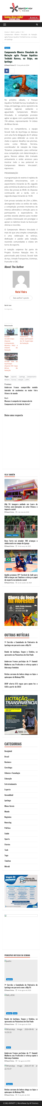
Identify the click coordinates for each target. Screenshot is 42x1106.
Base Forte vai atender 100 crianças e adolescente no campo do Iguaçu (21, 542)
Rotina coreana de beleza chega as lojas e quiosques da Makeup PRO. (21, 1090)
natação (20, 380)
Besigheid (8, 751)
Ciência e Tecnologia (12, 773)
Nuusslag (7, 822)
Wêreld (7, 866)
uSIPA (27, 380)
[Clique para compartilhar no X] (12, 71)
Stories (7, 844)
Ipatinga (15, 535)
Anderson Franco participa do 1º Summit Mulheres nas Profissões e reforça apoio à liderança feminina (21, 664)
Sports (7, 839)
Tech (6, 850)
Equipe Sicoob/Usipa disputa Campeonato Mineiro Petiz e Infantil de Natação (11, 343)
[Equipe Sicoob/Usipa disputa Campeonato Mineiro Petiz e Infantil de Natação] (11, 331)
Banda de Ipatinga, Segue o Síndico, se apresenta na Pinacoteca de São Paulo (21, 1020)
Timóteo (7, 861)
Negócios (7, 817)
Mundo (6, 811)
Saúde (6, 833)
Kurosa (13, 380)
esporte (13, 377)
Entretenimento (10, 784)
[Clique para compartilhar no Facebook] (6, 71)
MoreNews (22, 1103)
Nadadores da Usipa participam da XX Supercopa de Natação (26, 339)
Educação (8, 778)
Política (7, 828)
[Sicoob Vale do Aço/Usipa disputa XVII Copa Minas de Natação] (11, 356)
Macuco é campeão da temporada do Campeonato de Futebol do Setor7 (18, 401)
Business (7, 762)
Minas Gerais (9, 806)
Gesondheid (8, 795)
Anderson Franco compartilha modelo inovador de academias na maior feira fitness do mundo (21, 389)
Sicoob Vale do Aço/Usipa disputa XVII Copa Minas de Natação (11, 365)
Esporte (7, 48)
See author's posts (21, 298)
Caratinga (8, 767)
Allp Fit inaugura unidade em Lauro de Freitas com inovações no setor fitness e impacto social (21, 507)
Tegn (6, 855)
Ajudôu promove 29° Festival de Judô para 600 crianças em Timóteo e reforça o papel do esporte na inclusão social (21, 577)
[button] (4, 24)
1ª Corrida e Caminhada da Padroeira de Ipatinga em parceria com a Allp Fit (21, 986)
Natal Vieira (10, 65)
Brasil (6, 756)
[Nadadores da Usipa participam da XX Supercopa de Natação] (26, 331)
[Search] (37, 24)
